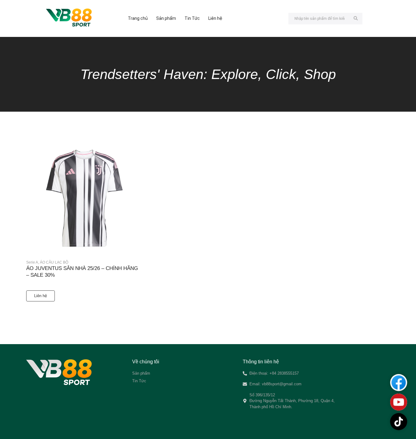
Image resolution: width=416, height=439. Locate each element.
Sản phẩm (166, 18)
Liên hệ (215, 18)
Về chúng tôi (145, 361)
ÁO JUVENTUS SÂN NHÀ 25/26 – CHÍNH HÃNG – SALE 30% (82, 271)
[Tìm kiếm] (355, 18)
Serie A (32, 262)
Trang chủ (138, 18)
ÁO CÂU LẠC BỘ (54, 262)
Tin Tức (192, 18)
